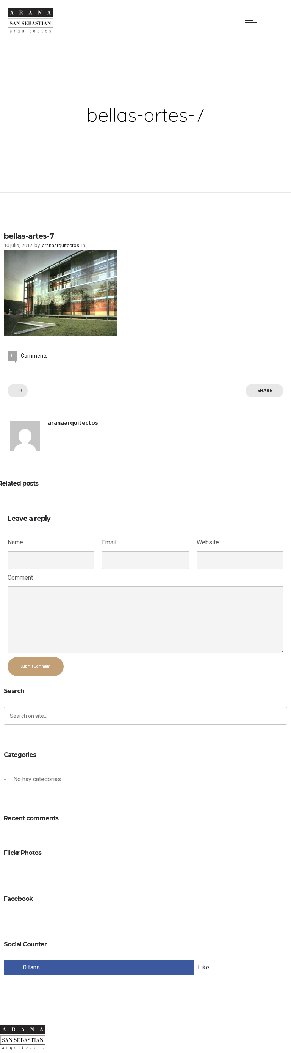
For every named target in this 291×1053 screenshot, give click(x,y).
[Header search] (274, 20)
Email (109, 542)
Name (15, 542)
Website (208, 542)
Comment (20, 577)
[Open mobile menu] (252, 20)
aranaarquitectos (60, 245)
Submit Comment (35, 666)
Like (203, 967)
